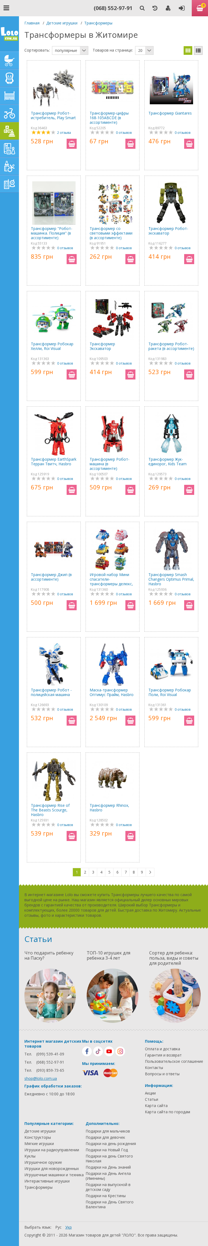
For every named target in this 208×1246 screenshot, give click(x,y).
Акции (150, 1093)
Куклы (29, 1156)
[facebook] (87, 1051)
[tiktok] (98, 1051)
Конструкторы (37, 1137)
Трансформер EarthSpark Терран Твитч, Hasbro (53, 461)
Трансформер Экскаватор (102, 346)
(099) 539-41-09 (50, 1054)
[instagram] (120, 1051)
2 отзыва (64, 132)
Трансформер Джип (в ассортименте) (51, 577)
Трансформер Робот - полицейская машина (51, 692)
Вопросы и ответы (162, 1073)
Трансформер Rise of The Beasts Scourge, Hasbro (50, 810)
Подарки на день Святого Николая (109, 1158)
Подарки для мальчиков (108, 1131)
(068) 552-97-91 (113, 8)
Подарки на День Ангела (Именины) (108, 1176)
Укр (68, 1227)
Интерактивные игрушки (47, 1181)
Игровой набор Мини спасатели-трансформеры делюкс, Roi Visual (111, 579)
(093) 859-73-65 (50, 1070)
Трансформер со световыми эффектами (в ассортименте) (111, 233)
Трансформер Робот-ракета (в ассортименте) (171, 346)
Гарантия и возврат (163, 1055)
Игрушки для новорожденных (51, 1168)
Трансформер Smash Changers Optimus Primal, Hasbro (171, 579)
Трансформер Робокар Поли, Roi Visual (169, 692)
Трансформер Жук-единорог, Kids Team (167, 461)
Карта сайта (156, 1105)
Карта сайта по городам (167, 1111)
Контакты (154, 1067)
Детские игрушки (61, 23)
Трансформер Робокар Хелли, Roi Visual (52, 346)
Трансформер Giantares (170, 113)
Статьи (151, 1099)
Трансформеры (98, 23)
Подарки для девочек (105, 1137)
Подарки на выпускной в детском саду (108, 1187)
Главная (32, 23)
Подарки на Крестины (106, 1195)
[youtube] (109, 1051)
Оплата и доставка (162, 1048)
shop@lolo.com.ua (40, 1078)
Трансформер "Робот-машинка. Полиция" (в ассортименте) (51, 233)
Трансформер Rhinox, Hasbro (109, 807)
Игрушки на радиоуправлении (51, 1149)
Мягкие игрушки (39, 1143)
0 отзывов (124, 132)
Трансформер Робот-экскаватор (168, 231)
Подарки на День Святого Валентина (110, 1204)
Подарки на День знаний (108, 1167)
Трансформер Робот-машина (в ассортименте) (109, 464)
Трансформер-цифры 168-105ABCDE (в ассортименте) (109, 118)
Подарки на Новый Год (107, 1149)
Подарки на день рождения (111, 1143)
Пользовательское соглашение (174, 1061)
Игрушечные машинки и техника (54, 1174)
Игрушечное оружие (43, 1162)
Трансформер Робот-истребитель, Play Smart (53, 115)
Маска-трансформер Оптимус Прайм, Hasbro (112, 692)
